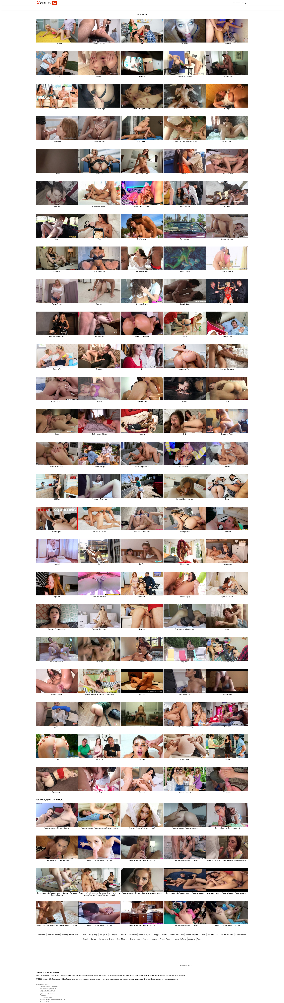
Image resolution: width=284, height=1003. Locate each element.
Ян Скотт (227, 304)
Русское (99, 369)
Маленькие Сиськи (177, 935)
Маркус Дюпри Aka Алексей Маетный (99, 694)
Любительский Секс (99, 434)
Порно (184, 401)
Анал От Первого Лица (142, 109)
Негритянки (184, 564)
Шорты (184, 336)
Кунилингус (227, 564)
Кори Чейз (57, 369)
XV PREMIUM (44, 1001)
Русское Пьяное (165, 939)
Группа (56, 109)
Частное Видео (144, 935)
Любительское (227, 141)
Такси (56, 239)
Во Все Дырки (227, 174)
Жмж (142, 369)
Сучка (84, 935)
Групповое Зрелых (99, 206)
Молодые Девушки (99, 499)
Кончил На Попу (180, 939)
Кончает (227, 727)
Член (57, 434)
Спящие (227, 109)
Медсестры (227, 336)
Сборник (123, 935)
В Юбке (57, 499)
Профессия (227, 76)
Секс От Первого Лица (56, 629)
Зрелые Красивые (142, 466)
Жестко (164, 935)
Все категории (142, 15)
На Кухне (103, 935)
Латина (227, 466)
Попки (142, 44)
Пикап (142, 499)
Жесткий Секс (184, 694)
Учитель (56, 76)
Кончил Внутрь (99, 466)
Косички (142, 434)
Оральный (227, 792)
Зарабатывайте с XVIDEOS (49, 986)
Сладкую (56, 271)
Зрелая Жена (99, 336)
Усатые (227, 759)
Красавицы (56, 792)
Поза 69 (142, 662)
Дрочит (56, 759)
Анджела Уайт (184, 369)
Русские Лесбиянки (99, 629)
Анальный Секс (99, 44)
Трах (227, 401)
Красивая (184, 174)
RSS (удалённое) (46, 997)
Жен (99, 564)
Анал (227, 629)
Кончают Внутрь (184, 597)
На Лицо (99, 792)
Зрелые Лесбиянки (185, 76)
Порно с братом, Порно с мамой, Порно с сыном (99, 828)
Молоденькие (184, 532)
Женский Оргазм (227, 662)
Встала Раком (184, 466)
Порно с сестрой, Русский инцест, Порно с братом (185, 893)
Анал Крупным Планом (70, 935)
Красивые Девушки (56, 336)
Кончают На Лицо (56, 466)
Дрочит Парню (141, 401)
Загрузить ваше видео (47, 991)
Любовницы (184, 239)
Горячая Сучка (99, 141)
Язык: (142, 3)
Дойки (56, 727)
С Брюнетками (241, 935)
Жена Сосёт (227, 694)
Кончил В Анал (212, 935)
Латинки (99, 304)
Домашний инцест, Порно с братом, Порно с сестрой (227, 893)
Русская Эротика (99, 597)
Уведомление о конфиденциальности (52, 999)
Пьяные (57, 174)
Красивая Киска (142, 174)
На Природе (142, 239)
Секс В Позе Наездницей (184, 727)
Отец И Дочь (185, 304)
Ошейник (141, 597)
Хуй (184, 434)
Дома (203, 935)
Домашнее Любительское (184, 629)
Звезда (93, 939)
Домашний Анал (227, 239)
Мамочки (227, 532)
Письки (184, 109)
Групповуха (56, 532)
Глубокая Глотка (142, 304)
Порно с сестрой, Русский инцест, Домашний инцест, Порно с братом (56, 894)
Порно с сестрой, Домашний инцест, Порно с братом (57, 925)
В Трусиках (184, 759)
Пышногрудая (56, 694)
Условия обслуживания (48, 988)
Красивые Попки (227, 935)
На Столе (41, 935)
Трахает (142, 629)
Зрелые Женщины (227, 369)
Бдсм (227, 499)
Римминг (227, 44)
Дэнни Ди (99, 174)
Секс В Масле (142, 141)
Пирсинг (57, 206)
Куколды (99, 759)
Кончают (99, 662)
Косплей (56, 564)
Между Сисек (56, 304)
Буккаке (142, 759)
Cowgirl (85, 939)
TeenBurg (142, 564)
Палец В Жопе (184, 206)
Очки (99, 239)
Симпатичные (56, 401)
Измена (145, 939)
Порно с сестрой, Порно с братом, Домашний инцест (227, 860)
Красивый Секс (227, 597)
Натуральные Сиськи (106, 939)
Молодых (99, 727)
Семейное (184, 44)
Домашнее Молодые (142, 206)
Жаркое (99, 401)
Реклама (43, 995)
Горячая (57, 597)
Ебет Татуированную (142, 532)
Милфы (99, 76)
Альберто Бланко (99, 532)
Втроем (142, 694)
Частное (142, 727)
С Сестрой (113, 935)
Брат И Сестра (122, 939)
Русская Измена (56, 662)
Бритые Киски (99, 271)
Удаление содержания (47, 993)
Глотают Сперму (53, 935)
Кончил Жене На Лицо (184, 499)
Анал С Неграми (192, 935)
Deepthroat (133, 935)
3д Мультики (185, 271)
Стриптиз (184, 662)
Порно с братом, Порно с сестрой (142, 828)
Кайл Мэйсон (57, 44)
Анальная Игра (99, 109)
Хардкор (154, 939)
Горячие (227, 206)
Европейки (57, 141)
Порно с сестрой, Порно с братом (56, 828)
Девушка (191, 939)
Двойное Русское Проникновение (184, 141)
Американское (227, 271)
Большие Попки (227, 434)
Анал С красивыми (142, 336)
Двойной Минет (142, 271)
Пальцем (141, 792)
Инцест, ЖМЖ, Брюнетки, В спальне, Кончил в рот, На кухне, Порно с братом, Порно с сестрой (99, 894)
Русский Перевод (184, 792)
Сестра (142, 76)
